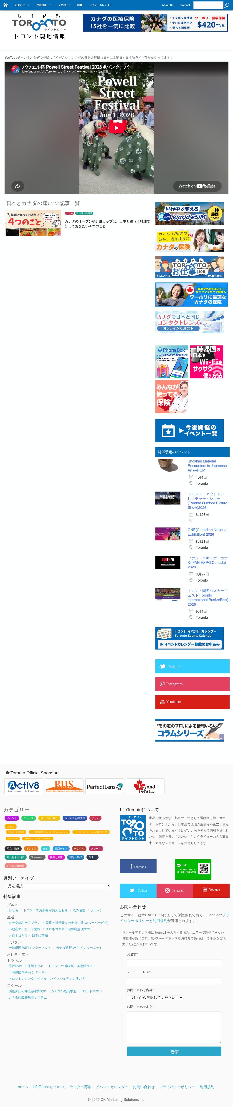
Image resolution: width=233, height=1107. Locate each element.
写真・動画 (13, 848)
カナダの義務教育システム (28, 997)
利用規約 (160, 921)
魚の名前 (79, 910)
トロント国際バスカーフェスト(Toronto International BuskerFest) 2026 (208, 597)
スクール (96, 848)
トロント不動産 (13, 838)
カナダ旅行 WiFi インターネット (79, 948)
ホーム (23, 1087)
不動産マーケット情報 (25, 929)
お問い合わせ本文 (140, 1007)
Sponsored (37, 857)
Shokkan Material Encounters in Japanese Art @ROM (207, 465)
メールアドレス (138, 972)
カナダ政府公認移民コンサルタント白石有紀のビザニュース (49, 832)
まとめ (69, 213)
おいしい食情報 (15, 865)
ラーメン (96, 910)
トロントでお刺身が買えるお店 (45, 910)
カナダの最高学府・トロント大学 (75, 991)
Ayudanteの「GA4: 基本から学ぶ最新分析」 (37, 838)
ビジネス (31, 848)
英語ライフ (61, 848)
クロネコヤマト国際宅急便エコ (68, 929)
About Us (167, 5)
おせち (13, 910)
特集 (79, 5)
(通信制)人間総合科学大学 (27, 991)
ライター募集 (80, 1087)
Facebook (140, 866)
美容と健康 (56, 857)
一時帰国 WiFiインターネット (30, 948)
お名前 (132, 954)
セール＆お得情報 (75, 818)
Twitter (142, 890)
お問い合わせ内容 (140, 990)
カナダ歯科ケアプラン (25, 923)
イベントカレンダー (100, 5)
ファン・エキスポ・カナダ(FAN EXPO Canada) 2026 (208, 562)
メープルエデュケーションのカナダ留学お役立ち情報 (91, 832)
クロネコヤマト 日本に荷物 (28, 935)
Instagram (178, 890)
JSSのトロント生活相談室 (16, 832)
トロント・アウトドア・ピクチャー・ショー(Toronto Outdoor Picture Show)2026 (208, 500)
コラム (10, 826)
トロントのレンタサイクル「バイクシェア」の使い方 (47, 978)
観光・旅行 (75, 857)
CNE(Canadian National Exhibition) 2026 (207, 532)
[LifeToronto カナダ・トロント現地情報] (38, 41)
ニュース (29, 818)
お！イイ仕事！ (49, 818)
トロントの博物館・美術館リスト (72, 966)
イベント (12, 818)
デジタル (79, 848)
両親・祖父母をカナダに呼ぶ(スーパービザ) (77, 923)
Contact (185, 5)
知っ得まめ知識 (84, 213)
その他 (62, 5)
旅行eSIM (16, 966)
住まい (92, 857)
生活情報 (42, 5)
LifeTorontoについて (49, 1087)
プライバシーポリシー (177, 1087)
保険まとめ (35, 966)
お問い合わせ (144, 1087)
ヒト (45, 848)
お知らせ (20, 5)
